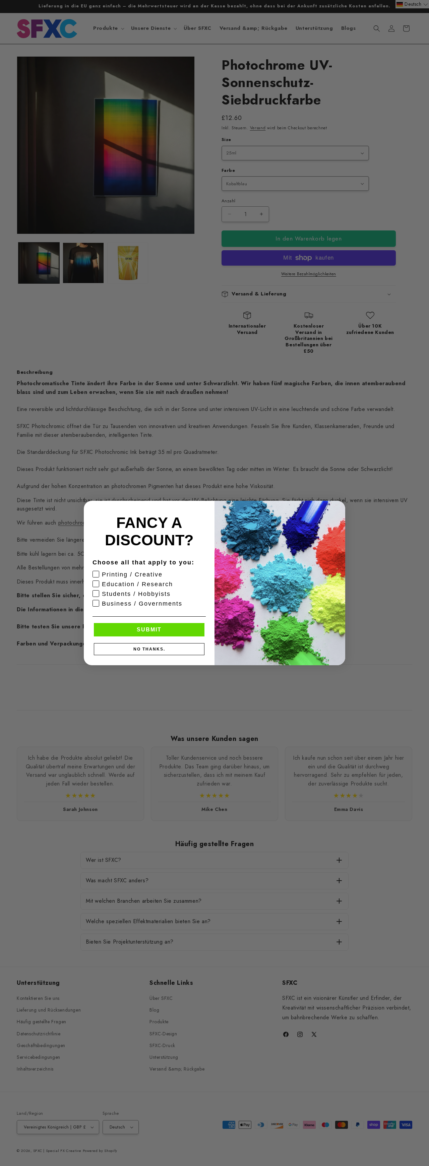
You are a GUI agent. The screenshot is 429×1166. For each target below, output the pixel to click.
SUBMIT (149, 629)
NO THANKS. (149, 649)
